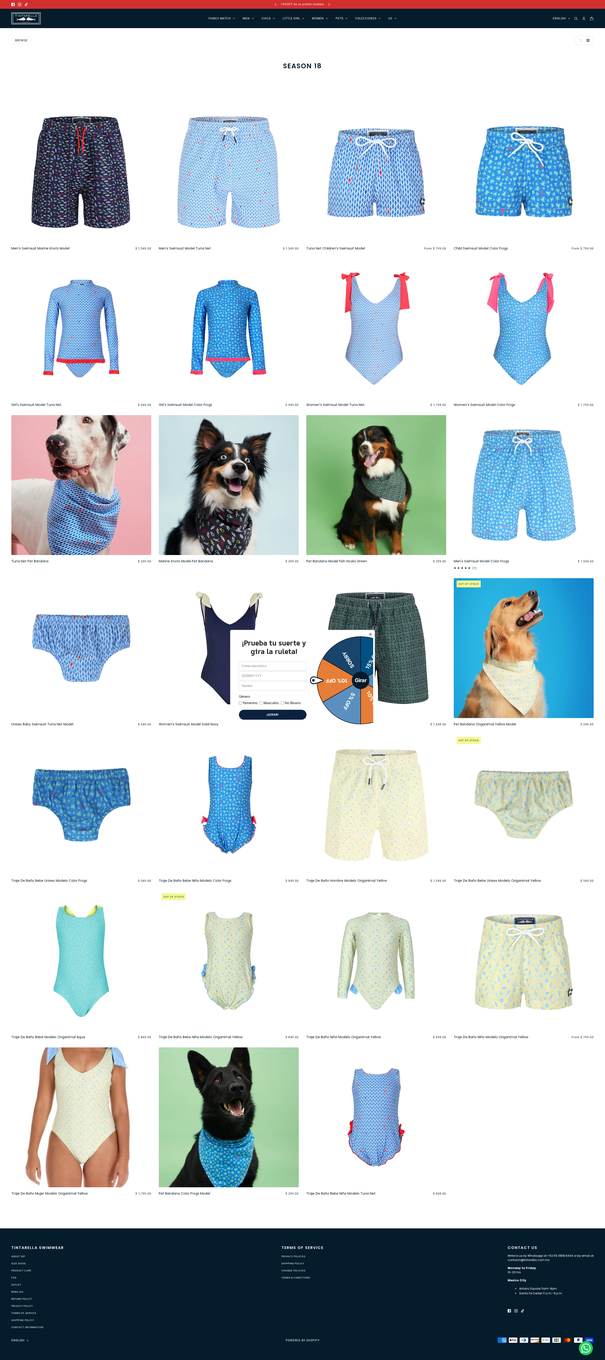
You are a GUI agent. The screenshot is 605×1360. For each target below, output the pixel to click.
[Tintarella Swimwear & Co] (26, 18)
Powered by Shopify (303, 1340)
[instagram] (19, 4)
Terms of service (23, 1313)
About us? (18, 1256)
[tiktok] (26, 4)
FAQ (14, 1277)
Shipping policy (22, 1320)
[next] (329, 4)
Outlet (16, 1284)
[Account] (584, 19)
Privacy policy (22, 1306)
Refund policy (21, 1299)
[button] (579, 40)
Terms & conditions (295, 1277)
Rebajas (17, 1292)
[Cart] (592, 19)
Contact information (27, 1327)
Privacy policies (293, 1256)
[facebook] (13, 4)
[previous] (275, 4)
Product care (21, 1270)
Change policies (293, 1270)
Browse (21, 40)
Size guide (18, 1263)
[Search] (576, 19)
